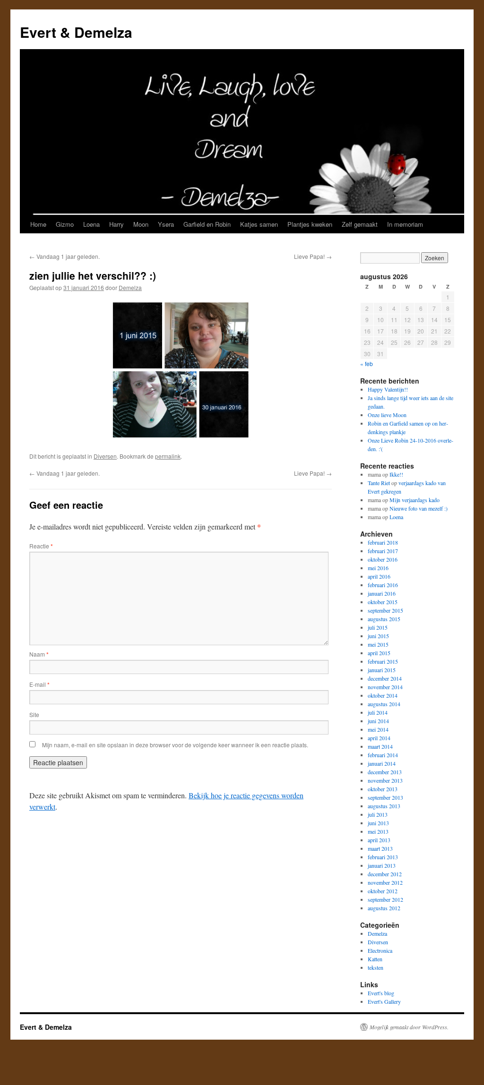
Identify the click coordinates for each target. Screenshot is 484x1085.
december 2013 (385, 772)
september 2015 (385, 610)
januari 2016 (382, 593)
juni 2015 (378, 636)
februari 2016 (383, 585)
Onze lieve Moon (387, 415)
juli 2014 (378, 712)
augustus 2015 (384, 619)
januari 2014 (382, 763)
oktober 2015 (383, 602)
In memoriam (405, 224)
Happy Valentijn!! (388, 389)
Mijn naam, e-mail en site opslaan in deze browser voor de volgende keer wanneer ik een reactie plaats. (175, 745)
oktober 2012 (383, 891)
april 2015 (379, 653)
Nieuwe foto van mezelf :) (418, 508)
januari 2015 (382, 670)
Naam (39, 654)
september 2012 (385, 899)
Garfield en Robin (207, 224)
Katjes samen (259, 224)
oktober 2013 (383, 789)
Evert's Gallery (384, 1001)
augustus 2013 (384, 806)
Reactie (41, 546)
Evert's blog (381, 993)
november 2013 (385, 780)
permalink (168, 456)
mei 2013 (378, 831)
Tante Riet (379, 483)
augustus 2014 (384, 704)
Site (34, 714)
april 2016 (379, 576)
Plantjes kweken (309, 224)
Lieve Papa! (313, 256)
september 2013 (385, 797)
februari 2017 (383, 551)
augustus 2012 (384, 908)
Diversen (105, 456)
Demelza (130, 287)
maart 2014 (380, 746)
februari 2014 (383, 755)
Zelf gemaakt (360, 224)
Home (38, 224)
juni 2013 (378, 823)
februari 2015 (383, 661)
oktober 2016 (383, 559)
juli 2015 (378, 627)
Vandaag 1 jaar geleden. (64, 256)
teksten (375, 967)
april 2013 (379, 840)
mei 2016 (378, 568)
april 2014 (379, 738)
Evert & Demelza (76, 32)
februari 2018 (383, 542)
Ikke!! (396, 474)
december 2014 (385, 678)
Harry (116, 224)
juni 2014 (378, 721)
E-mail (39, 684)
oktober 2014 (383, 695)
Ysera (166, 224)
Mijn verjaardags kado (414, 500)
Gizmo (65, 224)
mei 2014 (378, 729)
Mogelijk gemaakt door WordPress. (409, 1027)
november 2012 (385, 882)
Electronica (380, 950)
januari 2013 (382, 865)
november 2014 (385, 687)
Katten (375, 959)
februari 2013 (383, 857)
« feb (366, 363)
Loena (91, 224)
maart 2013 (380, 848)
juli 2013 (378, 814)
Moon (140, 224)
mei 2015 (378, 644)
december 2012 (385, 874)
